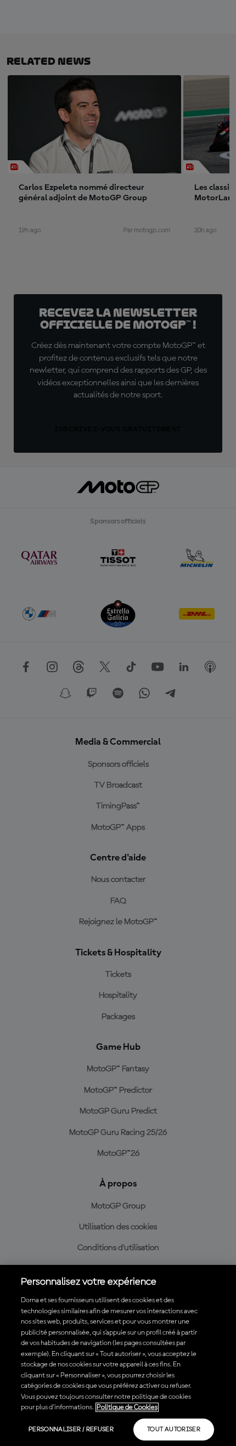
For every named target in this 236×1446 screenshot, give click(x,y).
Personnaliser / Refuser (71, 1429)
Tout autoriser (173, 1429)
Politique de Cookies (127, 1407)
